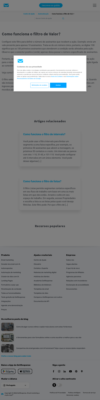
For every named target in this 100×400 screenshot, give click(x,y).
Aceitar (58, 85)
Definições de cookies (39, 85)
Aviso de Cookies (56, 76)
